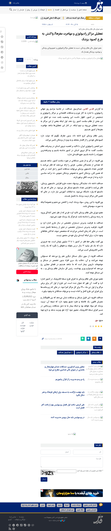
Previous (35, 187)
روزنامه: (35, 60)
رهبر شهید (51, 505)
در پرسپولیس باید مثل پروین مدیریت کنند (67, 417)
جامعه (50, 10)
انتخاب (20, 60)
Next (19, 187)
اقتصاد (57, 10)
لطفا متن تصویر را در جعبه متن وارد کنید (90, 471)
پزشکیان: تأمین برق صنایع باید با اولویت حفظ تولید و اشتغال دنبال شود (25, 90)
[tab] (27, 165)
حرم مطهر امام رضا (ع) (29, 505)
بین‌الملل (65, 10)
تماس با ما (12, 517)
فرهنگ (42, 10)
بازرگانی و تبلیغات (20, 520)
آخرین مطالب (31, 66)
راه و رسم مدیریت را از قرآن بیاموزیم (70, 379)
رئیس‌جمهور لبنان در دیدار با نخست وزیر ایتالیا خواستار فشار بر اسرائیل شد (26, 73)
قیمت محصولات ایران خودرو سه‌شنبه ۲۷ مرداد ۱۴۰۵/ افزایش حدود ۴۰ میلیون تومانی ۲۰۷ (26, 213)
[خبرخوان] (10, 529)
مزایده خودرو (32, 324)
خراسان (21, 10)
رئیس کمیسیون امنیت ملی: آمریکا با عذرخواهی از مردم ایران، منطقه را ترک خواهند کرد (26, 123)
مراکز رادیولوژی (81, 352)
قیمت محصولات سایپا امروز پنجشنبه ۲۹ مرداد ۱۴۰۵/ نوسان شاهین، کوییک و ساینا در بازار (26, 222)
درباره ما (21, 517)
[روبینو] (29, 525)
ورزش (35, 10)
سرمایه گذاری (27, 272)
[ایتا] (21, 525)
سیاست (73, 10)
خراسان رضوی (91, 510)
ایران (42, 505)
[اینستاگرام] (10, 525)
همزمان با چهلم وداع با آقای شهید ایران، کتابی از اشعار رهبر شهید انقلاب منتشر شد (26, 138)
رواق (28, 10)
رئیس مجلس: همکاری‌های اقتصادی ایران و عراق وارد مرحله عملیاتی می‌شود (26, 155)
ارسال (44, 479)
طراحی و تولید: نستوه (54, 520)
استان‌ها (13, 10)
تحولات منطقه (94, 18)
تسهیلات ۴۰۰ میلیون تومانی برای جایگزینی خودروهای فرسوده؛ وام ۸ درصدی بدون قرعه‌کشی (26, 240)
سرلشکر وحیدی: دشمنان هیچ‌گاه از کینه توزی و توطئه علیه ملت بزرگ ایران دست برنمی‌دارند (26, 100)
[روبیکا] (32, 525)
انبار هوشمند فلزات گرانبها (22, 327)
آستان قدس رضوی (90, 505)
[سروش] (17, 525)
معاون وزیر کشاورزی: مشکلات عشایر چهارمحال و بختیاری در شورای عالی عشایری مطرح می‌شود (64, 368)
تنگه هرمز (80, 510)
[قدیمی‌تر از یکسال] (94, 370)
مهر (97, 320)
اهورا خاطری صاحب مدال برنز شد (26, 131)
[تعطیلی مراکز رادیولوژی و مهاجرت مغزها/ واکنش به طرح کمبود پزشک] (72, 78)
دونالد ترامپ (76, 505)
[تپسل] (42, 490)
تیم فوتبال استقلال (67, 510)
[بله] (25, 525)
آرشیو (10, 520)
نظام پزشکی (95, 352)
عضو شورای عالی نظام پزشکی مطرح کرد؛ (91, 29)
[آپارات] (2, 67)
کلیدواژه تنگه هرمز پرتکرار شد (27, 188)
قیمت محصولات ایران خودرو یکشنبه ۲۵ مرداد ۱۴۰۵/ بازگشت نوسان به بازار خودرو (26, 231)
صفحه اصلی (83, 10)
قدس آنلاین (96, 6)
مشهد (59, 505)
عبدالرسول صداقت (64, 352)
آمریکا (66, 505)
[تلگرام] (13, 525)
